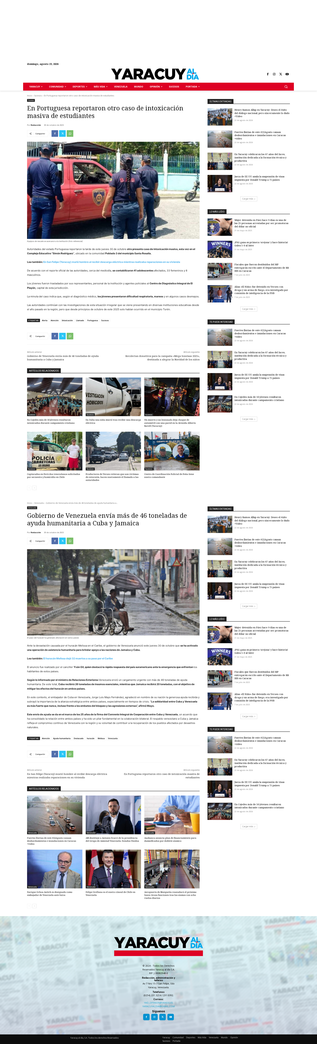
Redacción (36, 125)
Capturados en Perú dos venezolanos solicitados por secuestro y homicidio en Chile (53, 476)
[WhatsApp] (70, 133)
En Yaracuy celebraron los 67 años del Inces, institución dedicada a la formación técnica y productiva (260, 157)
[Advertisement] (99, 23)
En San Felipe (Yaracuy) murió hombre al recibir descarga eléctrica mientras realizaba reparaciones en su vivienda (111, 262)
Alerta (44, 320)
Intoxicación (67, 320)
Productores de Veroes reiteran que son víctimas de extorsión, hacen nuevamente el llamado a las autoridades (112, 477)
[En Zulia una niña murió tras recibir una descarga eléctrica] (113, 397)
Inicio (29, 95)
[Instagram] (274, 74)
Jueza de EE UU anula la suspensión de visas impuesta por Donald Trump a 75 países (259, 178)
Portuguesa (92, 320)
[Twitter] (280, 74)
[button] (286, 87)
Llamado (80, 320)
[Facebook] (267, 74)
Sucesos (38, 95)
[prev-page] (29, 488)
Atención (55, 320)
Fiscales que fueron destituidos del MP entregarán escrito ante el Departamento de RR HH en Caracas (261, 267)
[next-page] (34, 488)
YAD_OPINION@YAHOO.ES (158, 1002)
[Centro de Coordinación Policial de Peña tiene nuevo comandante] (172, 451)
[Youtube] (287, 74)
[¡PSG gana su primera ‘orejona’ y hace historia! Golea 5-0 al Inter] (220, 249)
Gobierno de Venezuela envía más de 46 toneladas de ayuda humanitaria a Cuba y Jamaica (63, 357)
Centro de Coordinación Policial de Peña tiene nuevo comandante (169, 476)
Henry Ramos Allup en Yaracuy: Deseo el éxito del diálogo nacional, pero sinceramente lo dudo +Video (261, 113)
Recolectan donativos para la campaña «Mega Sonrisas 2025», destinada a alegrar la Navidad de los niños (162, 357)
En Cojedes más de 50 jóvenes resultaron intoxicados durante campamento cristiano (51, 421)
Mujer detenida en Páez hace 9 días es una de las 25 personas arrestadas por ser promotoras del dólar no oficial (261, 223)
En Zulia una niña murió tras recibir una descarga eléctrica (113, 421)
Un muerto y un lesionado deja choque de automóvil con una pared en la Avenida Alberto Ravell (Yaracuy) (170, 422)
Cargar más (247, 198)
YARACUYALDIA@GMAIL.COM (158, 1006)
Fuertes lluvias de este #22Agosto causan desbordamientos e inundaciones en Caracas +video (260, 135)
